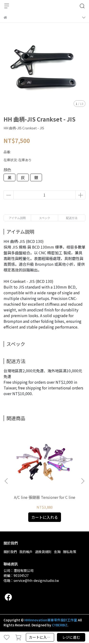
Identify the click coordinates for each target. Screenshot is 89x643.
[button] (82, 481)
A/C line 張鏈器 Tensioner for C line (44, 497)
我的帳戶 (26, 551)
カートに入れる (41, 637)
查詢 (57, 551)
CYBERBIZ (59, 625)
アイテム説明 (17, 218)
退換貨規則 (43, 551)
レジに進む (71, 637)
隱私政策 (69, 551)
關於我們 (10, 551)
